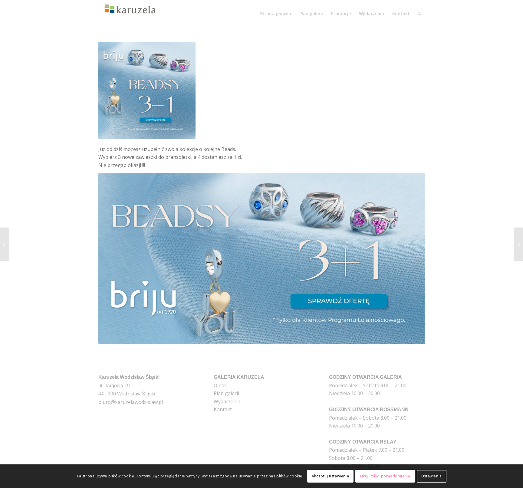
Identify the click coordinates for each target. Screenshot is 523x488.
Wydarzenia (227, 401)
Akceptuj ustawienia (330, 476)
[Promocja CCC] (4, 244)
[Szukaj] (419, 13)
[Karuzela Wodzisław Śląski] (128, 13)
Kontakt (223, 409)
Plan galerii (226, 393)
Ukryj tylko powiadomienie (385, 476)
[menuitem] (275, 13)
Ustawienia (431, 476)
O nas (220, 385)
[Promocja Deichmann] (518, 244)
